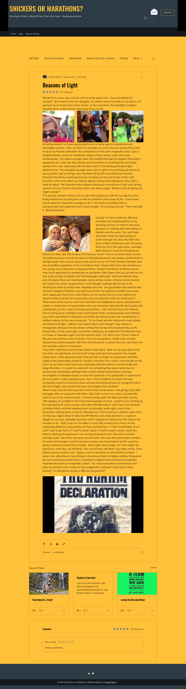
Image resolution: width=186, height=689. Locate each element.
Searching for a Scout (42, 599)
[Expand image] (58, 126)
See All (154, 567)
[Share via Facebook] (44, 544)
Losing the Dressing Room (133, 599)
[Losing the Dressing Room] (137, 584)
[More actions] (141, 77)
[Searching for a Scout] (48, 584)
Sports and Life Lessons (101, 58)
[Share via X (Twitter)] (50, 544)
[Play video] (93, 504)
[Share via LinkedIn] (57, 544)
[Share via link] (64, 544)
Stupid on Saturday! (86, 577)
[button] (153, 58)
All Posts (34, 58)
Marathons (75, 58)
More (136, 58)
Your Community (54, 58)
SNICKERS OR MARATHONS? (46, 8)
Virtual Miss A (110, 682)
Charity (124, 58)
